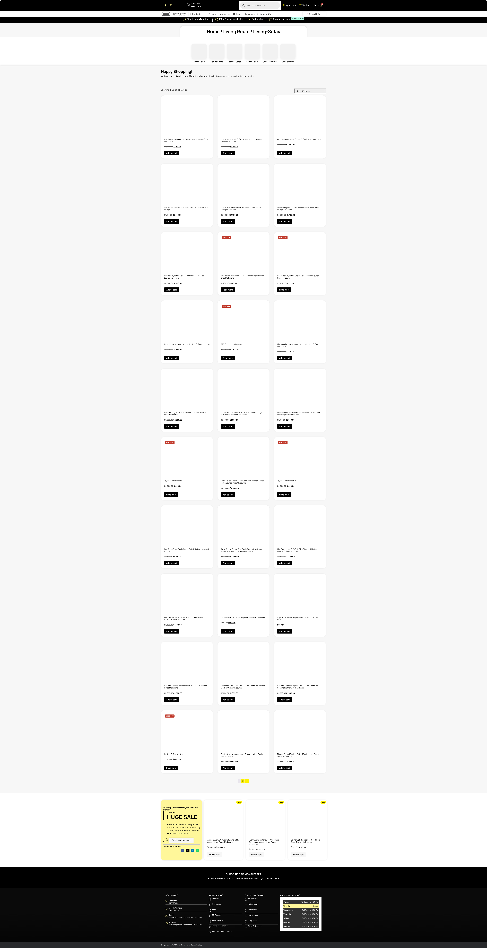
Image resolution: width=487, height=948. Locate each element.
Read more (228, 309)
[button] (182, 885)
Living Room (236, 31)
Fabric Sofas (216, 51)
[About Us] (225, 13)
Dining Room (199, 51)
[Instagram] (171, 5)
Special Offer (287, 51)
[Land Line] (186, 936)
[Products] (195, 14)
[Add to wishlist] (164, 95)
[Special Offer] (314, 14)
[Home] (212, 13)
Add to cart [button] (171, 157)
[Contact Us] (264, 13)
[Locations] (248, 13)
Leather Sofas (234, 51)
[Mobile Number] (186, 943)
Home (213, 31)
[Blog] (236, 13)
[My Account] (290, 5)
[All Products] (261, 934)
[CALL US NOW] (194, 5)
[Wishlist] (304, 5)
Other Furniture (270, 51)
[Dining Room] (261, 940)
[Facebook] (166, 5)
